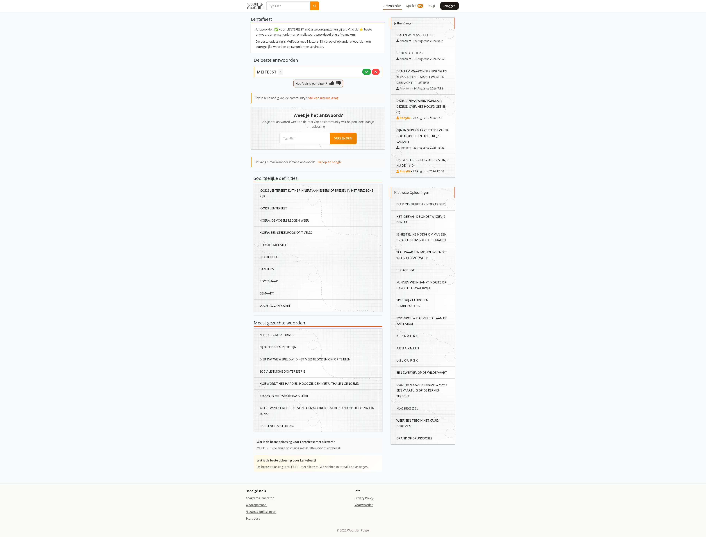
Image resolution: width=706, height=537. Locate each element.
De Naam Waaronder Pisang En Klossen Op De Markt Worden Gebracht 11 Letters (421, 77)
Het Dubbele (269, 257)
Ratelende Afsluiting (276, 425)
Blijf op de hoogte (330, 162)
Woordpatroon (256, 505)
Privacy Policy (363, 498)
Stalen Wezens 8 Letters (415, 35)
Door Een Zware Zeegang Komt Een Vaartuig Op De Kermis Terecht (421, 390)
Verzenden (343, 138)
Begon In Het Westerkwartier (283, 395)
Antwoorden (392, 6)
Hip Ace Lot (405, 270)
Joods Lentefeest (273, 208)
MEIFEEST (267, 72)
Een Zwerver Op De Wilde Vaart (421, 372)
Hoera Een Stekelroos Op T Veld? (285, 232)
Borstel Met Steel (273, 245)
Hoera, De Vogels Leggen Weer (284, 220)
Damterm (266, 269)
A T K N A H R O (407, 336)
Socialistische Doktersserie (282, 371)
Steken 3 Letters (409, 53)
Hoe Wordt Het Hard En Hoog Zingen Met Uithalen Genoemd (309, 383)
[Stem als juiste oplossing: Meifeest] (366, 72)
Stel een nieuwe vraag (323, 98)
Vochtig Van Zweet (274, 305)
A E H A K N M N (407, 348)
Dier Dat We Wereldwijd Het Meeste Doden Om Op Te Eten (304, 359)
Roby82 (404, 118)
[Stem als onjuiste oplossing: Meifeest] (376, 72)
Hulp (431, 6)
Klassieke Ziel (407, 408)
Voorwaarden (363, 505)
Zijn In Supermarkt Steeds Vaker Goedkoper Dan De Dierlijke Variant (422, 136)
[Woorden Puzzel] (255, 6)
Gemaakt (266, 293)
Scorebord (253, 518)
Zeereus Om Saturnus (276, 335)
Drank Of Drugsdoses (414, 438)
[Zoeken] (314, 5)
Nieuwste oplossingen (261, 512)
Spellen (414, 6)
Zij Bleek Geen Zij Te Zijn (278, 347)
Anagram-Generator (260, 498)
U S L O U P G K (407, 360)
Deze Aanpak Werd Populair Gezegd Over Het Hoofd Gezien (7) (421, 106)
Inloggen (449, 6)
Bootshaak (268, 281)
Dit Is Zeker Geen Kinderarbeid (420, 204)
